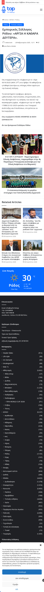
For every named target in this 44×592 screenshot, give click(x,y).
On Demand (7, 360)
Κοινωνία (6, 488)
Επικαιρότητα (8, 485)
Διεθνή (7, 381)
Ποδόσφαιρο (10, 398)
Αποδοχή (22, 572)
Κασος (7, 429)
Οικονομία (7, 506)
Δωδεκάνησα (10, 482)
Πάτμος (7, 450)
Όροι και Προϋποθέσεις (10, 334)
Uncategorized (8, 363)
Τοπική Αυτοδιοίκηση (11, 527)
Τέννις (7, 408)
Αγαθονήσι (9, 415)
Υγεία (7, 502)
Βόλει (7, 377)
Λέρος (7, 443)
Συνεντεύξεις (8, 520)
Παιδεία (8, 492)
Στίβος (7, 405)
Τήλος (7, 461)
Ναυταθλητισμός (11, 391)
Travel (7, 530)
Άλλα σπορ (9, 374)
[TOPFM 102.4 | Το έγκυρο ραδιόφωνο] (8, 9)
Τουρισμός (7, 534)
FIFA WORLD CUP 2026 (15, 401)
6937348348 (10, 313)
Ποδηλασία (9, 395)
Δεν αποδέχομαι (22, 578)
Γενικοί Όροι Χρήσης (9, 337)
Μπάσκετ (8, 388)
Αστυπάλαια (9, 419)
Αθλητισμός (7, 370)
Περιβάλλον (9, 495)
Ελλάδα (5, 478)
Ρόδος (17, 20)
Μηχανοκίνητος (11, 384)
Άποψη (5, 468)
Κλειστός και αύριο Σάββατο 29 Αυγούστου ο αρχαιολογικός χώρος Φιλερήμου (32, 256)
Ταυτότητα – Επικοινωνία (11, 330)
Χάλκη (7, 464)
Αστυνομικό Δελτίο (10, 471)
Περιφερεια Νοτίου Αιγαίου (13, 509)
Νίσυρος (8, 447)
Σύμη (7, 457)
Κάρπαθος (9, 426)
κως (6, 436)
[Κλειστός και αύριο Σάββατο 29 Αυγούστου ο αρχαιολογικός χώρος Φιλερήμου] (32, 245)
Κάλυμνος (8, 422)
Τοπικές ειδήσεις (17, 25)
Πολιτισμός (7, 516)
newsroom (8, 43)
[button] (40, 545)
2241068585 (9, 310)
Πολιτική (6, 513)
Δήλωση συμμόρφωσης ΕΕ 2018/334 (15, 341)
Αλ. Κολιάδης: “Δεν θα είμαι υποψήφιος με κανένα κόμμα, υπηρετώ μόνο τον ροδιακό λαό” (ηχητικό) (32, 225)
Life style (6, 356)
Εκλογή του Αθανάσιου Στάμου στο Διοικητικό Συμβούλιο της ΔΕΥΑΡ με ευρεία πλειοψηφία (11, 256)
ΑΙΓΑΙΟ (11, 20)
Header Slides (8, 353)
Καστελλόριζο (10, 433)
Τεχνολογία (7, 523)
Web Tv (6, 367)
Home (6, 20)
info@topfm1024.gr (12, 308)
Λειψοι (7, 440)
